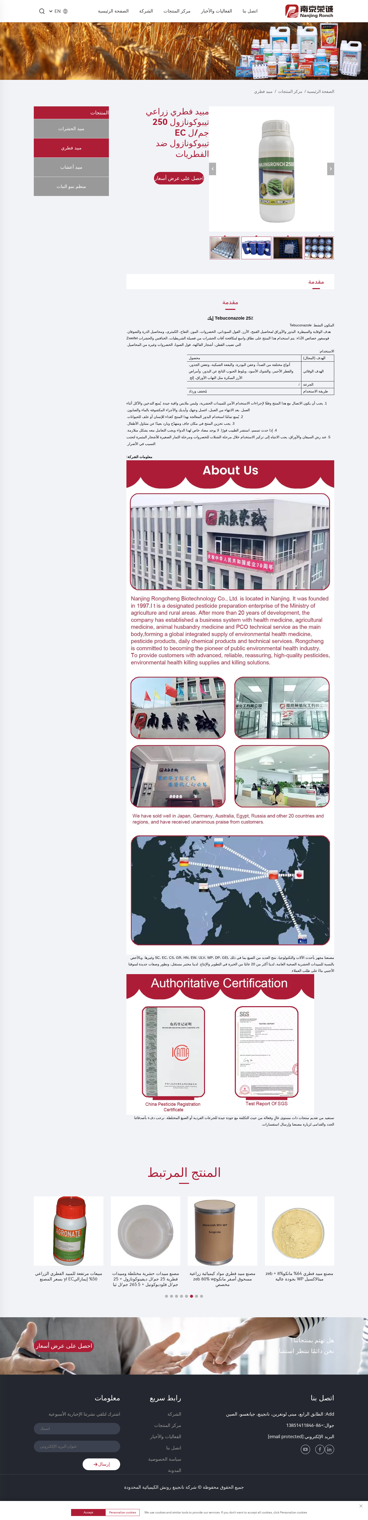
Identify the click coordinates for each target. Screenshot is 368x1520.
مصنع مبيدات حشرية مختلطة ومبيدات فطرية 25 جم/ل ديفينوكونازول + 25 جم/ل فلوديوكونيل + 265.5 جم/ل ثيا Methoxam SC (145, 1279)
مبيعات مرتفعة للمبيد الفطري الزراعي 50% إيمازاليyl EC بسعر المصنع (68, 1276)
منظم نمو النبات (71, 186)
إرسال (104, 1464)
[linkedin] (329, 1449)
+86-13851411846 (304, 1425)
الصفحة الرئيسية (113, 11)
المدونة (174, 1470)
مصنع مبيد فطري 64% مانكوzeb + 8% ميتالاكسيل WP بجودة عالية (299, 1276)
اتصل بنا (250, 11)
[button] (201, 1296)
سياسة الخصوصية (164, 1459)
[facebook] (320, 1449)
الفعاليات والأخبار (216, 11)
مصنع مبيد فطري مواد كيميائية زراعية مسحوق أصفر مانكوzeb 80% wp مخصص (222, 1279)
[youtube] (305, 1449)
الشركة (146, 11)
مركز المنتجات (177, 11)
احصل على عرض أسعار (179, 178)
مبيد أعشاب (71, 167)
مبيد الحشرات (71, 128)
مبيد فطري (263, 91)
